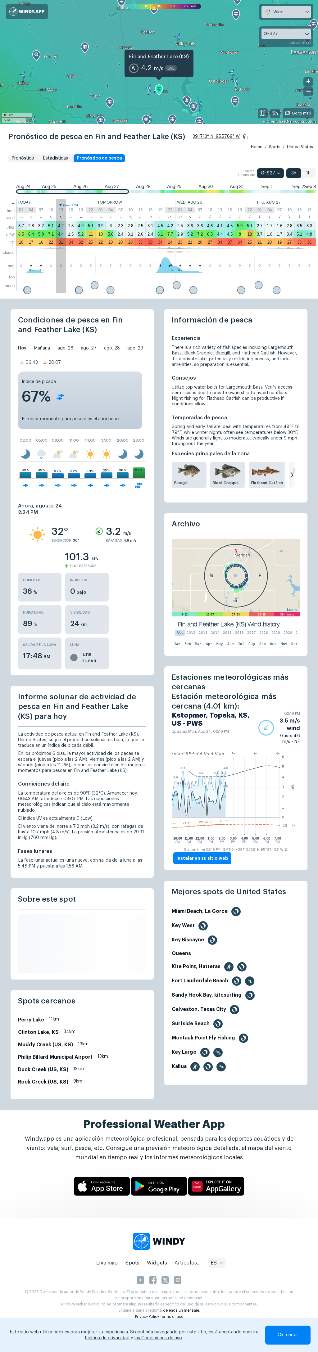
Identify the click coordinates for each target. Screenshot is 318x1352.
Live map (107, 1262)
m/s (11, 226)
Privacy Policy (147, 1316)
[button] (245, 137)
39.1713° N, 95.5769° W (216, 136)
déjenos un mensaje (181, 1310)
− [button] (308, 91)
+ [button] (308, 81)
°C (12, 243)
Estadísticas (55, 158)
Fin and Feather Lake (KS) (159, 56)
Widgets (157, 1262)
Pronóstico (22, 158)
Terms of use (171, 1316)
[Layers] (263, 113)
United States (300, 147)
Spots (274, 147)
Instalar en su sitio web (202, 858)
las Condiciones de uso (158, 1338)
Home (256, 147)
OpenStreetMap (280, 121)
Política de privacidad (107, 1338)
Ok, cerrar (288, 1335)
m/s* (10, 234)
